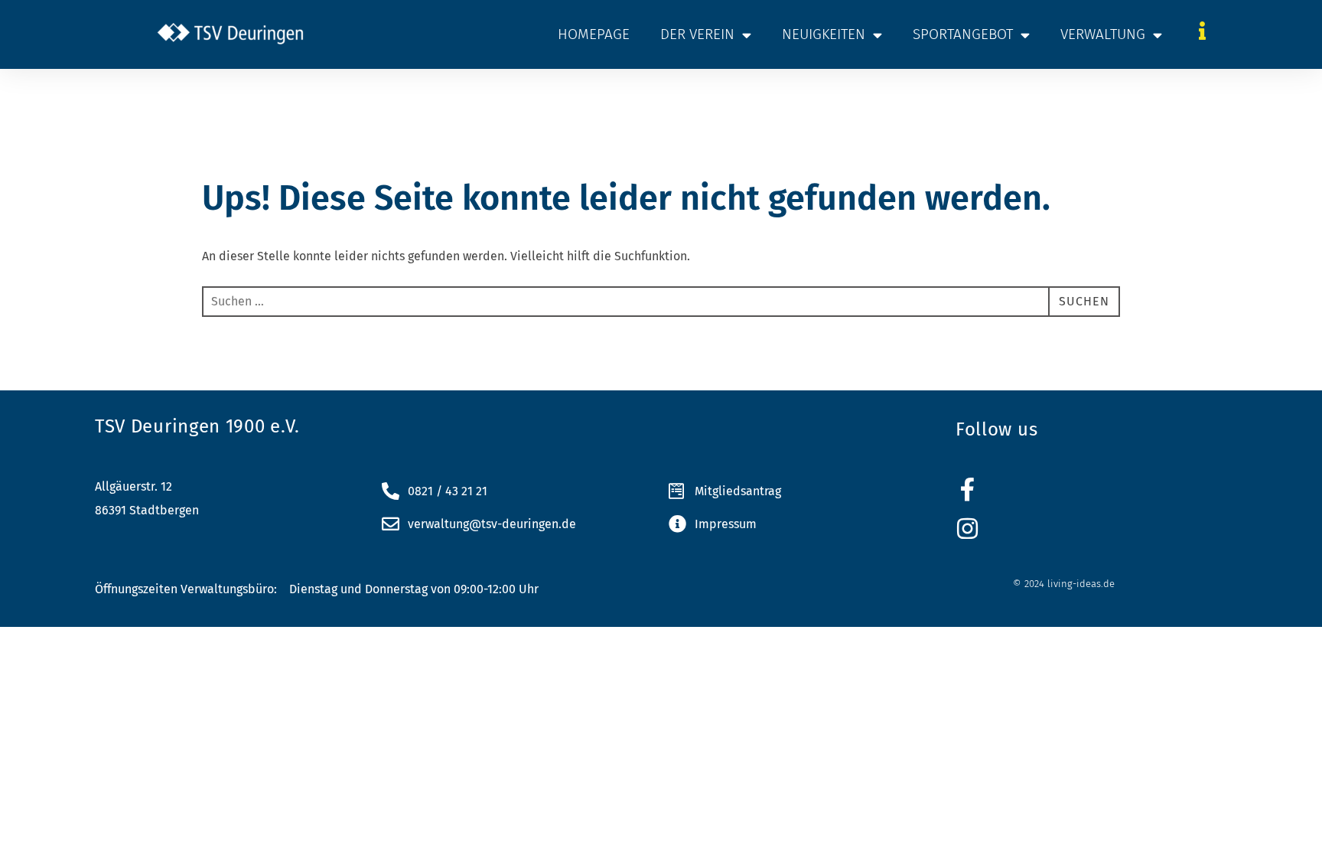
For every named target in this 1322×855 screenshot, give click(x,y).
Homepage (594, 34)
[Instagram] (967, 528)
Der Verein (697, 34)
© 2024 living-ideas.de (1064, 583)
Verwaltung (1102, 34)
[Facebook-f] (967, 489)
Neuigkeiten (823, 34)
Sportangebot (963, 34)
